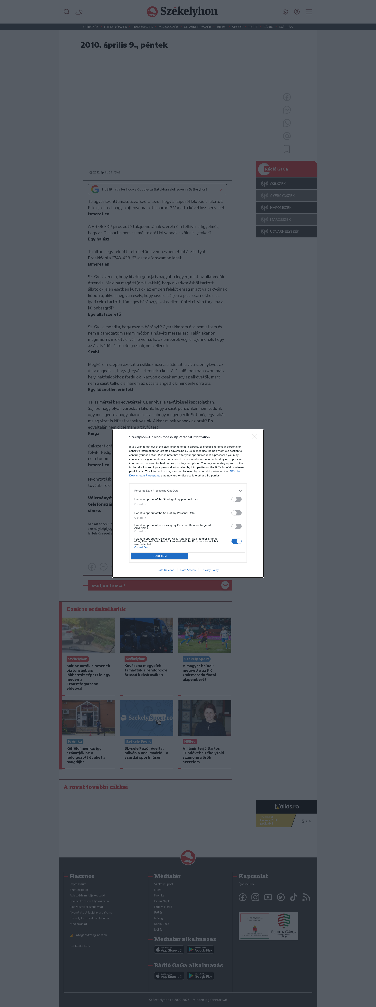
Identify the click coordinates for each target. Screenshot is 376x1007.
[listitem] (188, 491)
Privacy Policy (210, 570)
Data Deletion (165, 570)
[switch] (236, 499)
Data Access (188, 570)
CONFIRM (160, 555)
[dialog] (188, 503)
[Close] (255, 437)
